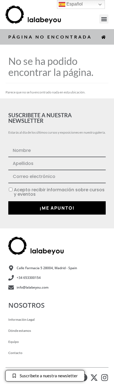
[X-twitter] (94, 377)
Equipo (13, 342)
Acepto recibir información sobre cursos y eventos (59, 192)
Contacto (15, 353)
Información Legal (21, 319)
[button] (103, 19)
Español (74, 4)
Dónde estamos (19, 331)
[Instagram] (104, 377)
